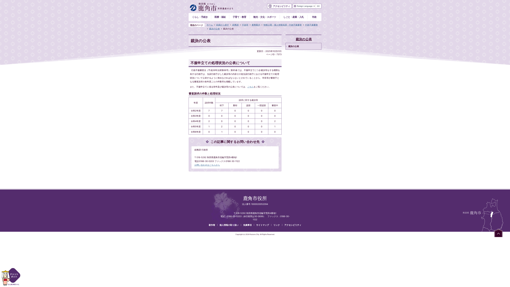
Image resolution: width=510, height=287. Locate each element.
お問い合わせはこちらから (207, 165)
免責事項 (247, 225)
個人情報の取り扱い (229, 225)
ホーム (210, 25)
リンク (276, 225)
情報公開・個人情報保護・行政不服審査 (283, 25)
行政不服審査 (311, 25)
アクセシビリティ (292, 225)
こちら (250, 86)
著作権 (212, 225)
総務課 (235, 25)
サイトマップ (262, 225)
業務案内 (256, 25)
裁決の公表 (214, 28)
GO (318, 6)
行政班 (245, 25)
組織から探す (222, 25)
